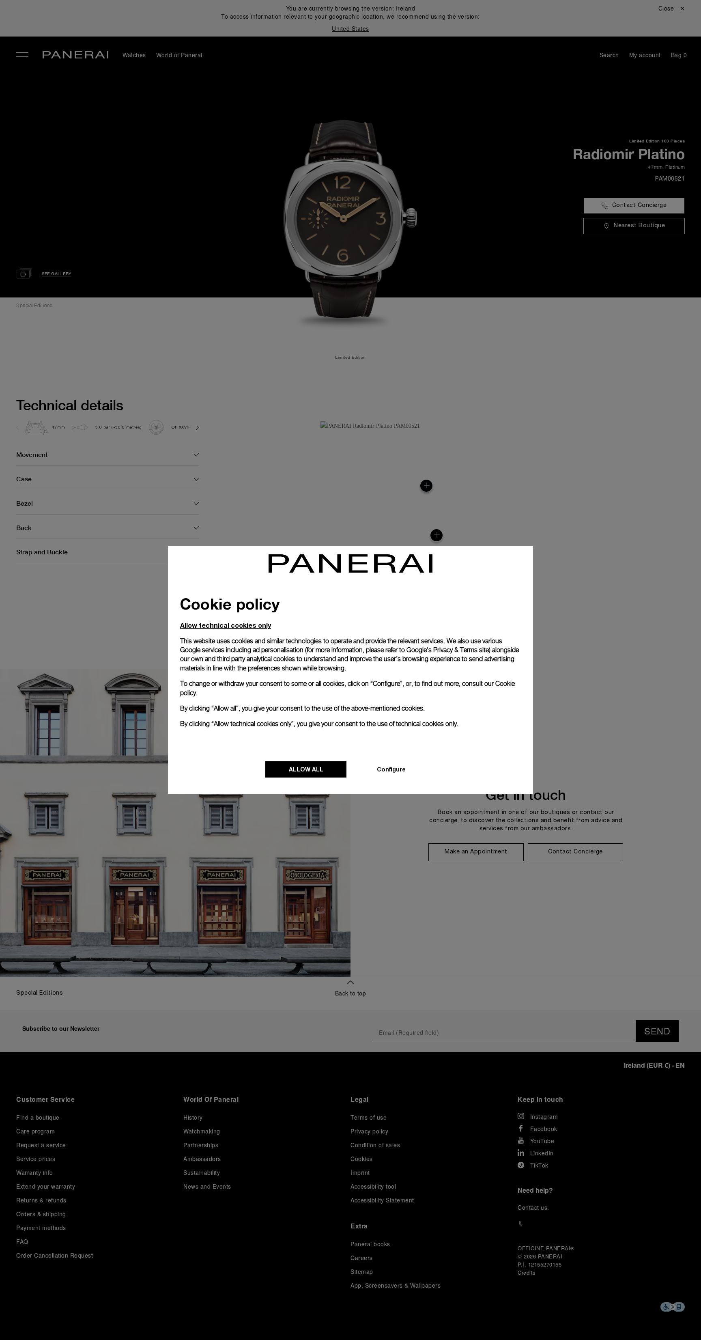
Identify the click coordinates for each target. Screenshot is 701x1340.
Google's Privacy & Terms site (447, 650)
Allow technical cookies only (225, 625)
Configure (391, 769)
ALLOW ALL (306, 769)
